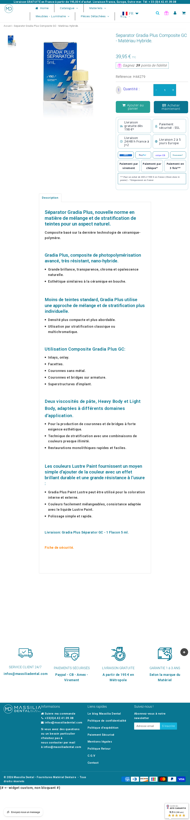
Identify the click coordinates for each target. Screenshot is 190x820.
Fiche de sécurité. (59, 547)
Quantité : (129, 89)
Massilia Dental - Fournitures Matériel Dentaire (45, 777)
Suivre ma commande (60, 713)
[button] (131, 13)
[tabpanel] (11, 41)
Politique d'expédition (103, 727)
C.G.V (91, 755)
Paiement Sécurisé (101, 734)
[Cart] (184, 13)
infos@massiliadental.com (63, 722)
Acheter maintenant (171, 107)
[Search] (157, 13)
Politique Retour (99, 748)
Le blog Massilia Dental (104, 713)
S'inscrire (168, 726)
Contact (93, 762)
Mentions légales (100, 741)
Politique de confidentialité (107, 720)
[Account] (175, 13)
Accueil (8, 26)
